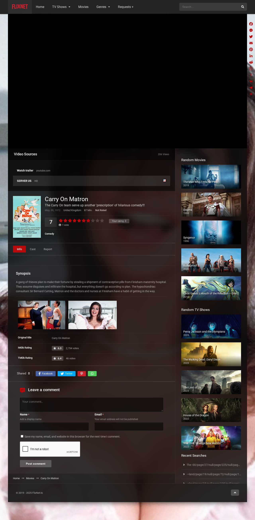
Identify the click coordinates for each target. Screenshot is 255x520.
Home (40, 7)
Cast (33, 249)
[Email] (251, 43)
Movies (83, 7)
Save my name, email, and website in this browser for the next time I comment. (72, 436)
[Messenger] (251, 30)
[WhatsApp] (251, 68)
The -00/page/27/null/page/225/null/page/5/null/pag (220, 464)
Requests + (125, 7)
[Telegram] (251, 87)
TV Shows (59, 7)
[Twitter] (251, 36)
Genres (101, 7)
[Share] (251, 94)
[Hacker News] (251, 75)
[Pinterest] (251, 49)
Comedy (49, 233)
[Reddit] (251, 62)
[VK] (251, 81)
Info (19, 249)
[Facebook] (251, 24)
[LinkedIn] (251, 56)
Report (48, 249)
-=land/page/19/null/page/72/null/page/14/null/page (220, 474)
